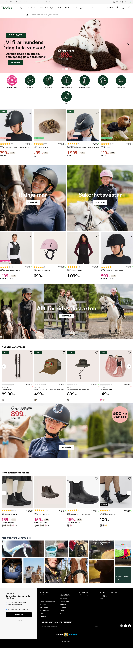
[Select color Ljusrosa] (13, 525)
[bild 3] (70, 69)
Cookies (42, 613)
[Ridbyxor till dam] (84, 80)
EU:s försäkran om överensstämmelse (65, 595)
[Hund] (66, 96)
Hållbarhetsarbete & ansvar (47, 601)
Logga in (110, 1)
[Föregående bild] (4, 45)
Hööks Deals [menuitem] (44, 8)
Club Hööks (63, 607)
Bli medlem (19, 614)
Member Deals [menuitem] (33, 8)
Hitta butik (119, 1)
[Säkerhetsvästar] (66, 80)
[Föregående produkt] (4, 366)
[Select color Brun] (35, 400)
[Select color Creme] (103, 400)
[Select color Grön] (10, 525)
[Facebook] (125, 625)
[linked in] (129, 625)
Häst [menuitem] (59, 8)
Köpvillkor (42, 595)
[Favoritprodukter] (123, 8)
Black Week (63, 604)
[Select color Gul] (106, 525)
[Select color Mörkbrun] (3, 400)
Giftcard (62, 610)
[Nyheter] (30, 80)
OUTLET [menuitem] (110, 8)
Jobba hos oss (44, 607)
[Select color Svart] (3, 525)
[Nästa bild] (128, 45)
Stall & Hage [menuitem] (67, 8)
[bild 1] (63, 69)
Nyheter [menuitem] (23, 8)
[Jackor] (103, 80)
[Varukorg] (129, 8)
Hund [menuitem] (75, 8)
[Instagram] (121, 625)
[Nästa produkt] (129, 366)
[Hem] (10, 8)
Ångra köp (63, 613)
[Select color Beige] (8, 525)
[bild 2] (66, 69)
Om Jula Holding (64, 601)
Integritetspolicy (44, 610)
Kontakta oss (43, 598)
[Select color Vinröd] (103, 525)
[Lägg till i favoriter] (30, 113)
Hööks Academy (83, 595)
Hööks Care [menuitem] (91, 8)
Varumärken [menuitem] (101, 8)
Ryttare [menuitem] (53, 8)
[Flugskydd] (48, 80)
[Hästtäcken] (121, 80)
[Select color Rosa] (101, 400)
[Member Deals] (12, 80)
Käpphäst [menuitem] (81, 8)
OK (96, 626)
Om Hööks (43, 604)
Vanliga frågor (64, 598)
